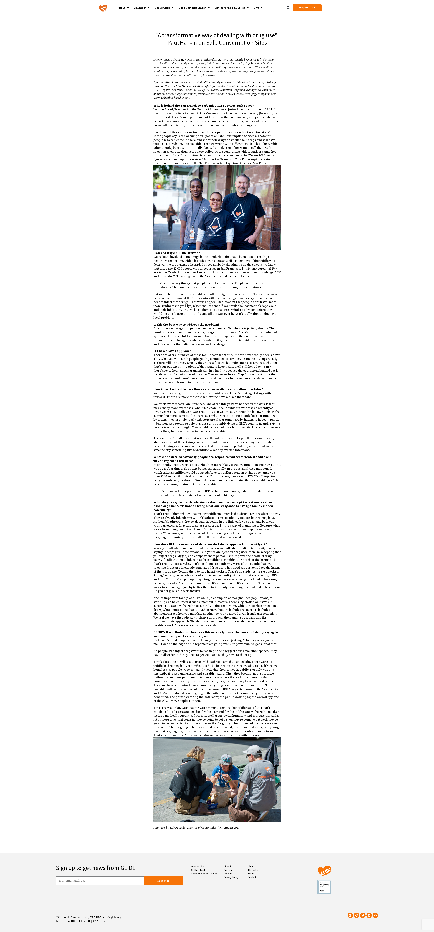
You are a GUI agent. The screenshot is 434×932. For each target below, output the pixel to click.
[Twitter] (363, 915)
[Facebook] (369, 915)
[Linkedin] (350, 915)
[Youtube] (375, 915)
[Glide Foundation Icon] (103, 8)
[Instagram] (356, 915)
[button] (288, 8)
